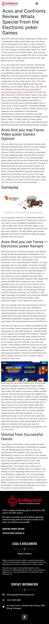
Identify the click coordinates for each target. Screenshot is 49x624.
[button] (37, 3)
